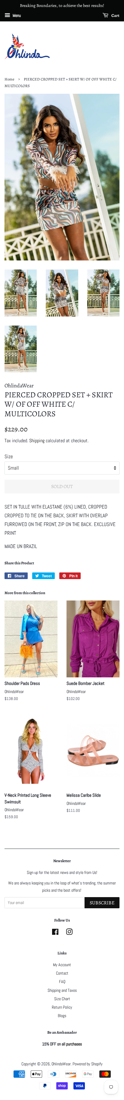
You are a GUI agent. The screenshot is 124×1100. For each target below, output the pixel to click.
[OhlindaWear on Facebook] (55, 933)
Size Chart (62, 998)
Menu (16, 15)
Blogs (62, 1015)
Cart (115, 15)
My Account (62, 964)
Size (9, 456)
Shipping (37, 440)
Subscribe (102, 903)
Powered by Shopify (88, 1064)
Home (9, 79)
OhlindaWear (61, 1064)
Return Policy (62, 1007)
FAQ (62, 981)
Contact (62, 973)
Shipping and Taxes (62, 990)
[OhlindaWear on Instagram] (69, 933)
